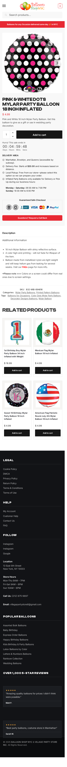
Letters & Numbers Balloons (17, 654)
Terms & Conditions (13, 488)
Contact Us (8, 520)
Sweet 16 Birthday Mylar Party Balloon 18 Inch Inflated (16, 416)
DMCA (6, 473)
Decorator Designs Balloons (24, 298)
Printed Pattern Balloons (48, 292)
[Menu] (7, 6)
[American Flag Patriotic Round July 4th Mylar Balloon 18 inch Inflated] (48, 395)
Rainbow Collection (12, 658)
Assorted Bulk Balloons (14, 625)
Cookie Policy (10, 469)
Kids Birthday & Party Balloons (18, 644)
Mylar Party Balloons (25, 292)
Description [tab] (8, 232)
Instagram (8, 544)
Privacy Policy (10, 478)
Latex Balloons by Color (15, 649)
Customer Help (10, 516)
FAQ (5, 525)
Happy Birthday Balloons (15, 639)
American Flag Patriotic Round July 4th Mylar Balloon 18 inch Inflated (46, 416)
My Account (9, 511)
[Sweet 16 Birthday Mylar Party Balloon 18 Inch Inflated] (16, 395)
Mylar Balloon (45, 298)
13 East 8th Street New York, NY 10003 (14, 567)
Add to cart (39, 134)
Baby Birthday (10, 630)
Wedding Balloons (12, 663)
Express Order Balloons (15, 635)
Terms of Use (10, 492)
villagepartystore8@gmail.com (25, 604)
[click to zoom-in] (32, 63)
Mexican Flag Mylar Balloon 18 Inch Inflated (46, 352)
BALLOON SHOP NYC (21, 742)
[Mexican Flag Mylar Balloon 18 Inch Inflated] (48, 332)
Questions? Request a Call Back (32, 218)
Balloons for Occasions (19, 295)
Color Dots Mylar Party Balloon (46, 295)
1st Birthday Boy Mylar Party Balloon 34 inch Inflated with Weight (15, 353)
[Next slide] (57, 63)
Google (6, 553)
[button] (59, 6)
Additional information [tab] (14, 240)
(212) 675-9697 (20, 596)
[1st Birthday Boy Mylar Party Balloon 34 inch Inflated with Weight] (16, 332)
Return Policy (10, 483)
